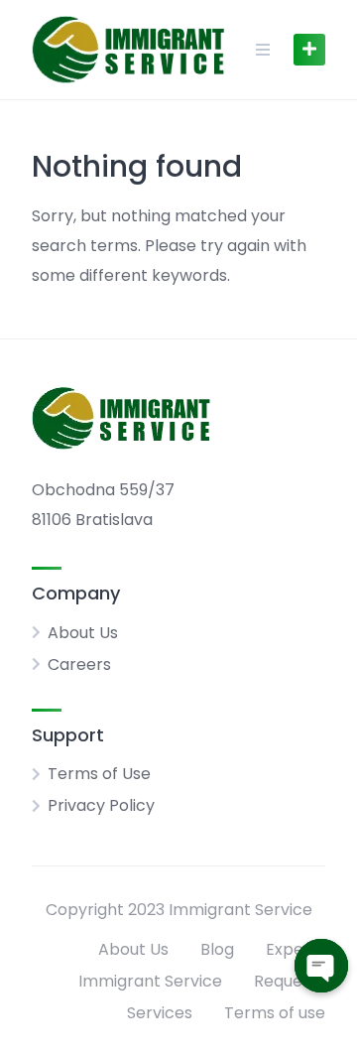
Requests (289, 981)
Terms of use (274, 1012)
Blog (217, 949)
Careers (79, 664)
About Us (83, 632)
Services (159, 1012)
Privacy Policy (101, 805)
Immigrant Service (150, 981)
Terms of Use (99, 773)
